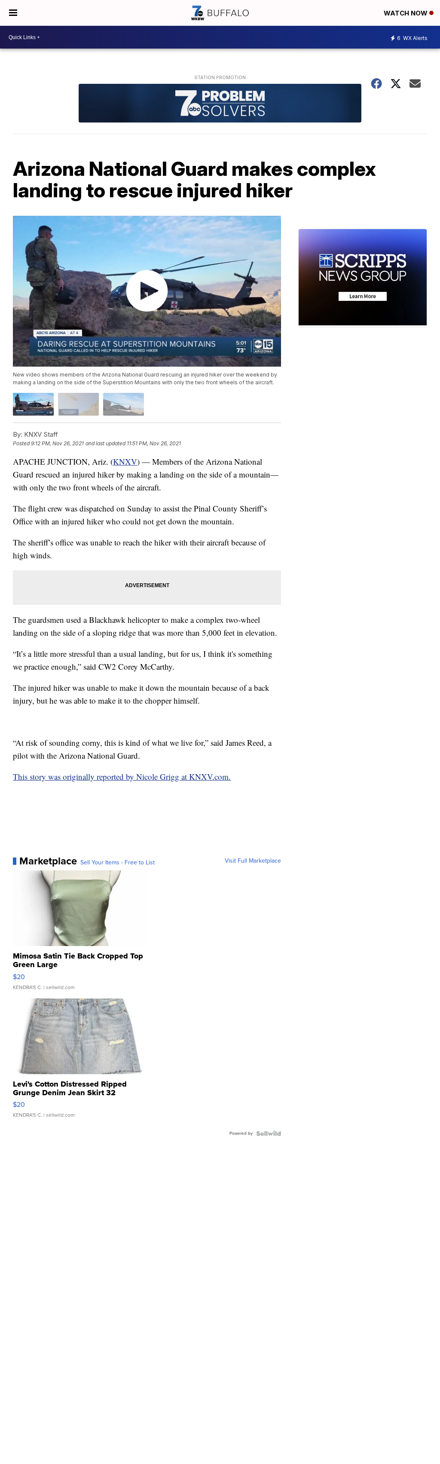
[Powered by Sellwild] (268, 1133)
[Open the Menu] (13, 13)
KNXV (125, 461)
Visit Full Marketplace (253, 861)
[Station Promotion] (220, 104)
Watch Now (406, 13)
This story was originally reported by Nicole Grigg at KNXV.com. (122, 776)
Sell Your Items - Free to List (117, 863)
